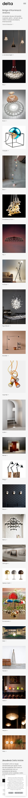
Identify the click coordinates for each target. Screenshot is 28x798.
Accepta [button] (11, 792)
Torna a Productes (7, 24)
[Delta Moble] (7, 3)
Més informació (18, 792)
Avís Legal (4, 793)
